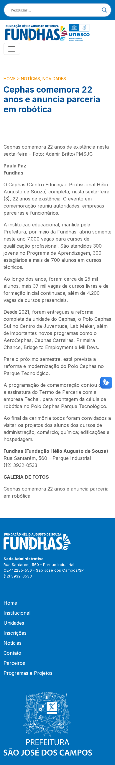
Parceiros (14, 663)
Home (10, 78)
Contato (12, 653)
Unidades (14, 623)
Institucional (17, 613)
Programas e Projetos (28, 673)
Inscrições (15, 633)
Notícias (30, 78)
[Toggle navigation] (12, 49)
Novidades (54, 78)
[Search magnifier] (104, 10)
